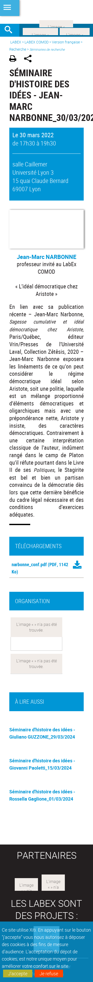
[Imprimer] (14, 59)
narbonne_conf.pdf (29, 564)
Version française (66, 42)
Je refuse (49, 973)
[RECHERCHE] (10, 30)
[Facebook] (40, 31)
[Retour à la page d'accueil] (46, 12)
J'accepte (17, 973)
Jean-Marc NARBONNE (46, 256)
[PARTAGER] (29, 59)
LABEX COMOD (37, 42)
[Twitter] (75, 31)
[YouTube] (56, 23)
